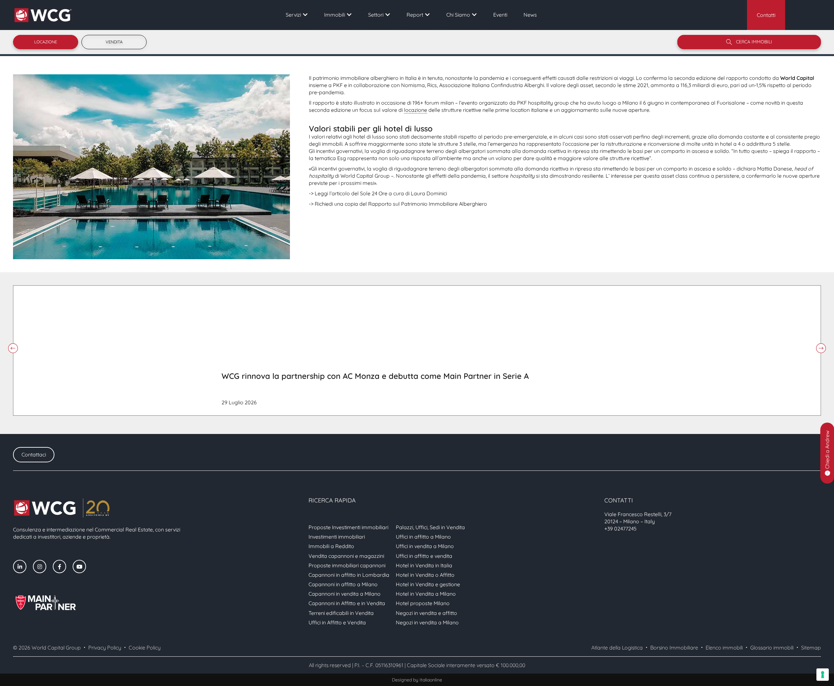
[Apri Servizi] (305, 15)
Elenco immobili (724, 647)
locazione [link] (415, 110)
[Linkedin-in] (19, 566)
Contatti (766, 15)
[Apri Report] (427, 15)
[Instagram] (39, 566)
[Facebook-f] (59, 566)
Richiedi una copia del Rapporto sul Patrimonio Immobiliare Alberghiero (401, 204)
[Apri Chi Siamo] (474, 15)
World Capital (797, 78)
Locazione (45, 41)
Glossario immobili (772, 647)
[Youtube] (79, 566)
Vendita (114, 41)
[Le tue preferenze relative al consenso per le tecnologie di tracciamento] (822, 674)
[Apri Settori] (387, 15)
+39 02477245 (620, 528)
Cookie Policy (145, 647)
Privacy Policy (104, 647)
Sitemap (811, 647)
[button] (13, 348)
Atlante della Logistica (617, 647)
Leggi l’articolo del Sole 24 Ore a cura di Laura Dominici (381, 193)
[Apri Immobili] (349, 15)
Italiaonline (431, 680)
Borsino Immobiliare (674, 647)
